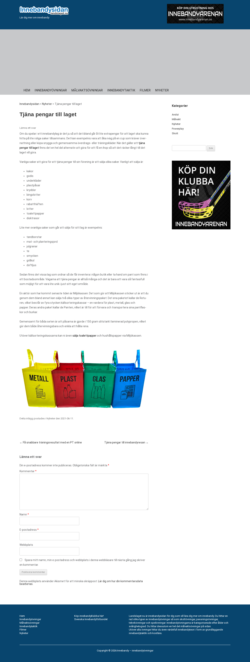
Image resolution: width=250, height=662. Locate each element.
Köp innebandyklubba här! (89, 615)
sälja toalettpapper (84, 335)
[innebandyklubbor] (201, 195)
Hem (26, 90)
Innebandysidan (29, 103)
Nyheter (162, 90)
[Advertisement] (125, 56)
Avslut (175, 114)
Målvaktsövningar (87, 90)
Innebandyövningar (51, 90)
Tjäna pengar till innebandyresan (126, 442)
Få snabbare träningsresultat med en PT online (51, 442)
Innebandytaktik (121, 90)
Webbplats (26, 544)
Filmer (145, 90)
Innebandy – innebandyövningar (135, 650)
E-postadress (29, 529)
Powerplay (178, 128)
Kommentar (28, 471)
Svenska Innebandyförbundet (91, 619)
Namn (24, 514)
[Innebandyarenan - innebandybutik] (195, 13)
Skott (175, 133)
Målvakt (176, 119)
